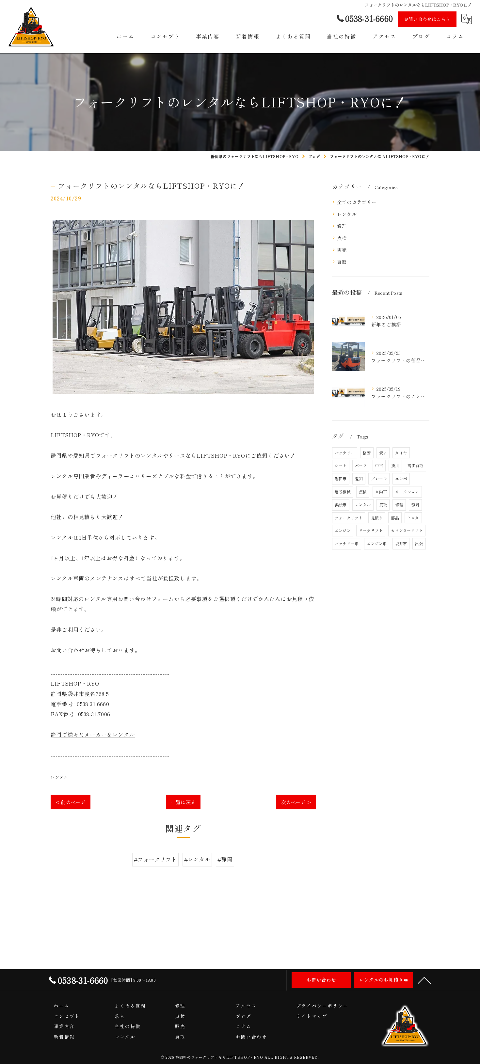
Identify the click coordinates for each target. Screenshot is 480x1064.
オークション (407, 491)
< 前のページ (71, 802)
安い (383, 452)
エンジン (343, 530)
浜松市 (341, 504)
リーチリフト (371, 530)
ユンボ (401, 478)
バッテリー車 (347, 543)
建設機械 (343, 491)
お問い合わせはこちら (427, 19)
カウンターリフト (407, 530)
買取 (342, 261)
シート (341, 465)
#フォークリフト (155, 859)
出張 (419, 543)
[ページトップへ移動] (424, 980)
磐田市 (341, 478)
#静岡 (224, 859)
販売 (342, 249)
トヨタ (413, 517)
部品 (395, 517)
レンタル (59, 777)
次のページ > (296, 802)
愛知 (359, 478)
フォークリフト (348, 517)
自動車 (381, 491)
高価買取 (416, 465)
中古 (379, 465)
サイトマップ (312, 1016)
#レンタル (197, 859)
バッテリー (345, 452)
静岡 (415, 504)
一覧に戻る (183, 802)
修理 (342, 225)
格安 (367, 452)
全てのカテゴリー (357, 202)
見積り (377, 517)
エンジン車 (377, 543)
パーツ (361, 465)
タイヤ (401, 452)
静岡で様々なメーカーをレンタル (93, 734)
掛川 (395, 465)
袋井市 (401, 543)
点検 (342, 237)
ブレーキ (379, 478)
